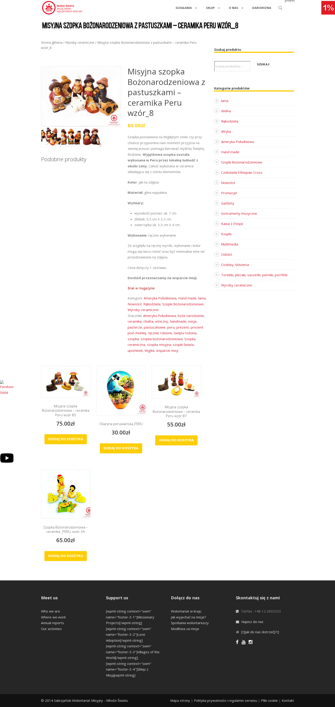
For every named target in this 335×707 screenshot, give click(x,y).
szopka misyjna (159, 344)
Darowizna (261, 8)
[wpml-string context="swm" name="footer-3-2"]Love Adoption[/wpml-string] (128, 634)
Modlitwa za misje (185, 628)
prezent (182, 327)
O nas (233, 8)
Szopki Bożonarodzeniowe (183, 304)
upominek (135, 350)
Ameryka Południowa (160, 298)
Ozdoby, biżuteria (235, 264)
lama (202, 298)
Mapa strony (180, 700)
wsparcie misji (167, 350)
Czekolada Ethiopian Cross (241, 172)
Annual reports (52, 622)
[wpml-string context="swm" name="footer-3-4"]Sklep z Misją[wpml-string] (128, 669)
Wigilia (149, 350)
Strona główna (51, 42)
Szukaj (263, 64)
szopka (133, 339)
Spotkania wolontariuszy (190, 622)
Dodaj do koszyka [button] (65, 438)
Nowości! (135, 304)
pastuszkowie (154, 327)
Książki (226, 234)
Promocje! (229, 193)
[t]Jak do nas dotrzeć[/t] (260, 632)
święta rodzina (185, 333)
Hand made (187, 298)
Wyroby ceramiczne (79, 42)
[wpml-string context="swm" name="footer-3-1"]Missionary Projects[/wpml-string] (130, 617)
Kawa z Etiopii (232, 223)
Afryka (226, 131)
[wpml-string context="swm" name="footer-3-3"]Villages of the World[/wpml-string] (133, 652)
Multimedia (229, 244)
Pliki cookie (269, 700)
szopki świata (183, 344)
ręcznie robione (160, 333)
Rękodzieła (151, 304)
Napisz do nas (252, 621)
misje (192, 321)
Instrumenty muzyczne (239, 213)
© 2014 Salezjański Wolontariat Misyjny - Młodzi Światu (84, 700)
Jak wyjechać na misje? (188, 617)
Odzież (226, 254)
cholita (148, 321)
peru (171, 327)
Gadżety (227, 203)
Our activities (51, 628)
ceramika (135, 321)
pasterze (135, 327)
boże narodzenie (191, 315)
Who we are (50, 611)
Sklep (210, 8)
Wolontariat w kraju (186, 611)
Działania (184, 8)
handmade (178, 321)
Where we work (53, 617)
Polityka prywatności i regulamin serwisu (225, 700)
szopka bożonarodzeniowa (162, 339)
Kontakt (288, 700)
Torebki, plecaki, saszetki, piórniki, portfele (254, 275)
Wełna (226, 111)
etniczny (161, 321)
